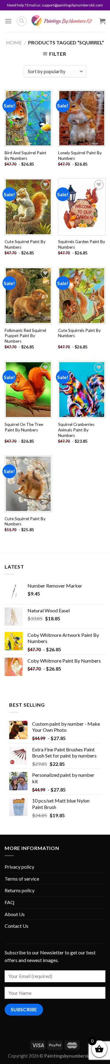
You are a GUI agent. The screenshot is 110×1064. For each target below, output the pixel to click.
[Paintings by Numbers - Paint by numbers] (62, 21)
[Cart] (102, 21)
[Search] (22, 21)
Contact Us (16, 926)
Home (14, 42)
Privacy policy (19, 867)
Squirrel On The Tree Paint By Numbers (24, 427)
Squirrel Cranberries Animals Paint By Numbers (76, 430)
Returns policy (20, 890)
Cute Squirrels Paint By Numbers (79, 333)
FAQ (9, 902)
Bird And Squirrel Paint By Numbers (25, 155)
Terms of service (22, 879)
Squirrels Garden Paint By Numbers (81, 244)
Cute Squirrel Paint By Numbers (25, 244)
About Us (15, 914)
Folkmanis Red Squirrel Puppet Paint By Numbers (25, 336)
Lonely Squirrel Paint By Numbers (80, 155)
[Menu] (8, 20)
